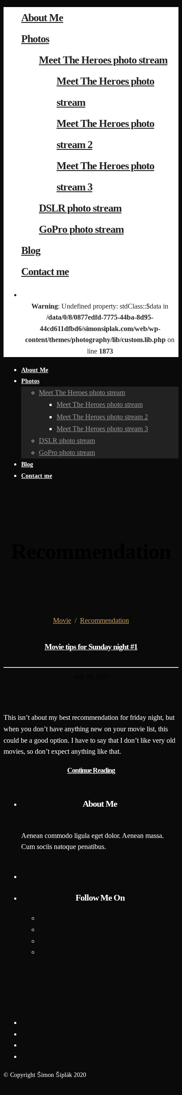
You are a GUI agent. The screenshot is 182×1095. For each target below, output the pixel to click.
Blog (30, 250)
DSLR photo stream (80, 208)
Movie (62, 620)
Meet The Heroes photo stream (103, 60)
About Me (42, 17)
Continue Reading (91, 770)
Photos (35, 39)
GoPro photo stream (81, 229)
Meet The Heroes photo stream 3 (102, 428)
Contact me (45, 271)
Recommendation (104, 620)
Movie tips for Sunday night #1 (91, 646)
